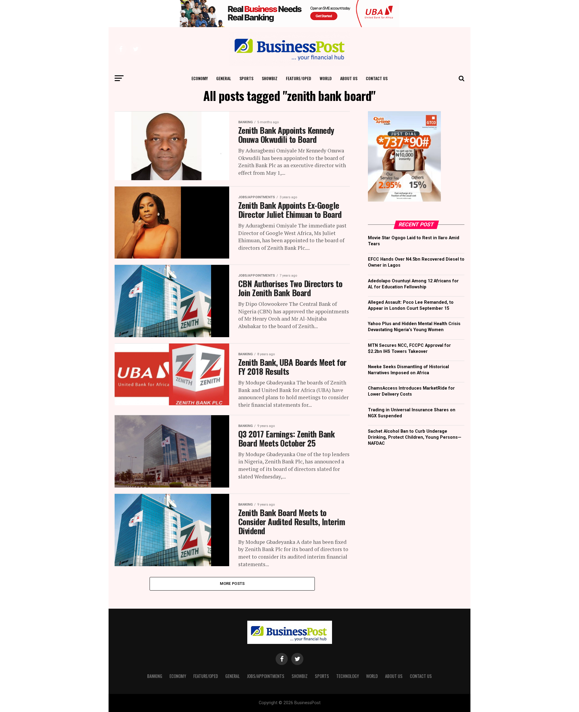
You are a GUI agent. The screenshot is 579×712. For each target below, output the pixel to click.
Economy (199, 78)
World (326, 78)
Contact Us (377, 78)
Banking (154, 676)
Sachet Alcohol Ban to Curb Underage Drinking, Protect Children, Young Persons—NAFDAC (414, 437)
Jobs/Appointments (265, 676)
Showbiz (269, 78)
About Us (348, 78)
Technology (347, 676)
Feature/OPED (298, 78)
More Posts (232, 583)
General (223, 78)
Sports (246, 78)
